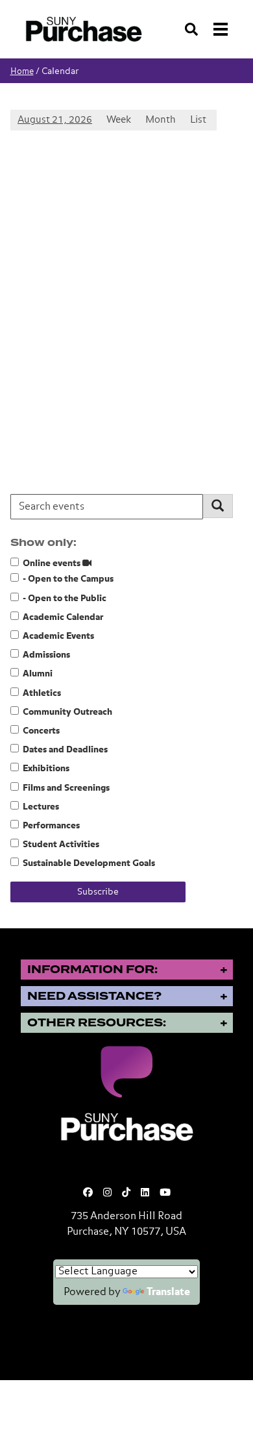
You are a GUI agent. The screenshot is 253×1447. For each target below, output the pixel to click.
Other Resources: (96, 1023)
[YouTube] (165, 1193)
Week (118, 120)
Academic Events (58, 636)
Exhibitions (46, 768)
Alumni (38, 673)
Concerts (41, 731)
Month (160, 120)
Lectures (41, 806)
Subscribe (98, 892)
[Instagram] (107, 1193)
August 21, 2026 (55, 120)
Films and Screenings (66, 788)
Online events (52, 563)
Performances (51, 825)
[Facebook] (88, 1193)
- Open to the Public (64, 598)
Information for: (92, 969)
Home (22, 72)
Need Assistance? (94, 996)
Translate (168, 1292)
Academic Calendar (63, 617)
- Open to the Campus (68, 579)
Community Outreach (67, 712)
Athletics (42, 693)
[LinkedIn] (145, 1193)
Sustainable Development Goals (89, 863)
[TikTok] (126, 1193)
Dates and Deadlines (65, 749)
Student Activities (61, 844)
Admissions (46, 655)
